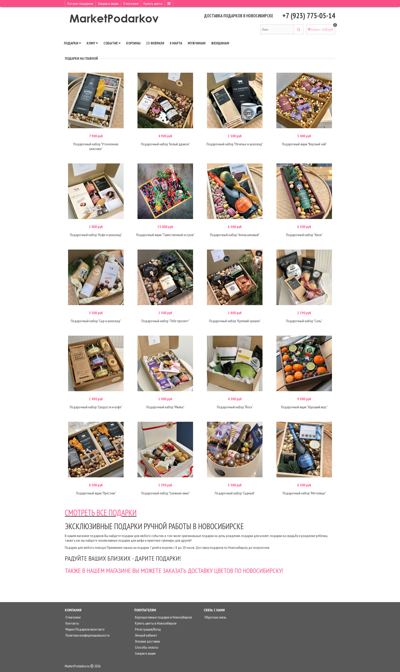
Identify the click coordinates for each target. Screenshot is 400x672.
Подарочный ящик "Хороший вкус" (304, 407)
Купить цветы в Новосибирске (155, 623)
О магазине (131, 3)
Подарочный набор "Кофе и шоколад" (96, 234)
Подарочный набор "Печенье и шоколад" (234, 144)
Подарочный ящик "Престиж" (96, 493)
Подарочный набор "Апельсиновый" (234, 234)
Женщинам (220, 43)
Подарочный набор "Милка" (165, 407)
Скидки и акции (108, 3)
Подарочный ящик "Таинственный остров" (165, 234)
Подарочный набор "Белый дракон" (165, 144)
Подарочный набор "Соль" (304, 321)
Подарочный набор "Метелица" (304, 493)
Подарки (71, 43)
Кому (91, 43)
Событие (111, 43)
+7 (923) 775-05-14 (308, 15)
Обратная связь (215, 617)
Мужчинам (197, 43)
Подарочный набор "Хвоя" (304, 234)
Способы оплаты (146, 647)
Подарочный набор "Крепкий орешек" (235, 321)
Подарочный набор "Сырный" (235, 493)
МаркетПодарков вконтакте (85, 629)
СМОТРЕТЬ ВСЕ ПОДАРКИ (101, 512)
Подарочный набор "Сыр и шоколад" (96, 321)
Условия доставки (147, 641)
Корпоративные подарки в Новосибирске (163, 617)
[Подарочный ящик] (304, 100)
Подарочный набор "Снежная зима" (165, 493)
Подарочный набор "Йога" (235, 407)
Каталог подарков (80, 3)
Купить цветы (153, 3)
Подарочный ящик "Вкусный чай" (304, 144)
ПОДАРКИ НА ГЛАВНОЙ (81, 58)
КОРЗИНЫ (133, 43)
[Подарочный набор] (96, 100)
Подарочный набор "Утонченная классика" (95, 146)
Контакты (72, 623)
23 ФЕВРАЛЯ (155, 43)
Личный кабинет (145, 635)
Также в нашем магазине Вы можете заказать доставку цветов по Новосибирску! (174, 570)
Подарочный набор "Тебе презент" (165, 321)
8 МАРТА (176, 43)
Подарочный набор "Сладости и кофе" (96, 407)
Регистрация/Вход (147, 629)
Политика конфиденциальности (87, 635)
